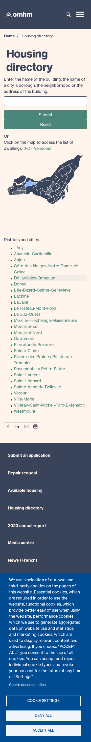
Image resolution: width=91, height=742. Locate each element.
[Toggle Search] (68, 15)
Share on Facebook (8, 426)
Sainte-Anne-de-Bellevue (37, 386)
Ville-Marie (24, 399)
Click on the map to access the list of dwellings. (39, 142)
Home (9, 36)
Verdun (20, 392)
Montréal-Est (26, 326)
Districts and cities (21, 239)
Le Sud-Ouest (27, 314)
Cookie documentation (27, 685)
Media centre (21, 542)
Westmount (24, 411)
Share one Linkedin (17, 426)
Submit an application (29, 455)
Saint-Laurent (27, 374)
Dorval (20, 284)
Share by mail (26, 426)
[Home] (16, 14)
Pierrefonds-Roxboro (34, 344)
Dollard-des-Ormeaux (34, 277)
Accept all (43, 730)
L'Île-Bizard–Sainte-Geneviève (42, 290)
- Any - (20, 247)
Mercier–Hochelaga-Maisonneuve (45, 320)
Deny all (43, 716)
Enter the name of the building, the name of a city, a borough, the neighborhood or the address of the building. (44, 85)
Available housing (25, 490)
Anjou (19, 259)
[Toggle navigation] (80, 14)
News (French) (22, 560)
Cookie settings (43, 701)
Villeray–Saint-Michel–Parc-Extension (49, 405)
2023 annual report (27, 525)
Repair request (22, 472)
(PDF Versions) (37, 148)
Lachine (21, 296)
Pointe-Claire (26, 350)
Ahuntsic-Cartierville (33, 253)
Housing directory (25, 507)
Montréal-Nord (28, 332)
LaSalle (21, 302)
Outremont (24, 338)
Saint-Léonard (27, 380)
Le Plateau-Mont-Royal (35, 308)
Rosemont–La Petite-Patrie (39, 368)
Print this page (35, 426)
